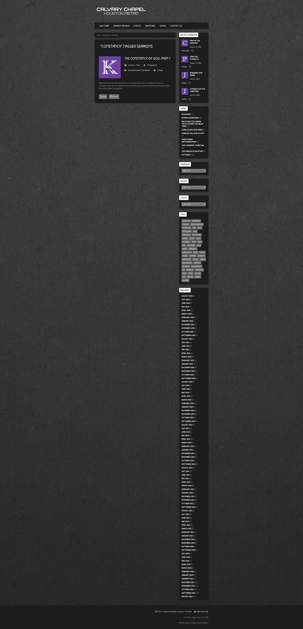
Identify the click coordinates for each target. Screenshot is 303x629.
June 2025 (186, 346)
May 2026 (185, 307)
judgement (191, 245)
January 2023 (187, 450)
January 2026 (187, 321)
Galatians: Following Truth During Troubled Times (192, 124)
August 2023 (187, 425)
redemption (187, 259)
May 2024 (185, 393)
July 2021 (185, 514)
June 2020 (186, 557)
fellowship (186, 234)
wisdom (190, 276)
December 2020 (188, 539)
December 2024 (188, 367)
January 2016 (187, 579)
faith (199, 227)
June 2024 (186, 389)
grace (192, 238)
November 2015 (188, 586)
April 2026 (186, 310)
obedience (192, 248)
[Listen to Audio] (192, 50)
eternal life (186, 227)
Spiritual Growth (134, 70)
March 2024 (187, 400)
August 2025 (187, 339)
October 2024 (188, 375)
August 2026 (187, 296)
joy (184, 245)
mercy (185, 248)
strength (190, 269)
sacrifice (197, 262)
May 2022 (185, 478)
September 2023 (188, 421)
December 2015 (188, 582)
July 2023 (185, 428)
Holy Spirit (186, 241)
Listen (115, 96)
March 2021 (187, 529)
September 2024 (188, 378)
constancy (114, 35)
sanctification (196, 266)
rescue (202, 259)
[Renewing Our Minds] (185, 77)
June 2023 (186, 432)
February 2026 (188, 317)
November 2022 (188, 457)
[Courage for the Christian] (185, 93)
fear (194, 231)
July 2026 (185, 299)
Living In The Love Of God (193, 133)
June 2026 (186, 303)
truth (191, 273)
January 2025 (187, 364)
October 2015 (188, 589)
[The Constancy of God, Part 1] (110, 77)
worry (197, 276)
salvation (186, 266)
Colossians (185, 51)
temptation (199, 269)
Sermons (106, 35)
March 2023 (187, 443)
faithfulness (187, 231)
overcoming (187, 252)
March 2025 (187, 357)
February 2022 (188, 489)
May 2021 (185, 521)
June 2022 (186, 475)
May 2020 (185, 561)
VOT (184, 276)
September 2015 (188, 593)
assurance (186, 220)
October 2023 (188, 418)
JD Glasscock (152, 65)
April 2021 (186, 525)
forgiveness (196, 234)
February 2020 (188, 572)
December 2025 (188, 325)
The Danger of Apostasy (192, 151)
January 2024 (187, 407)
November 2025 (188, 328)
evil (194, 227)
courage (186, 224)
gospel (185, 238)
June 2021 (186, 518)
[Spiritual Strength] (185, 61)
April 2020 (186, 564)
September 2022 (188, 464)
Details (103, 96)
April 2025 (186, 353)
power (202, 252)
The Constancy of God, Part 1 (147, 58)
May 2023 (185, 436)
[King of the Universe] (185, 45)
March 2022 (187, 486)
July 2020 (185, 554)
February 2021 (188, 532)
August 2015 (187, 597)
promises (193, 255)
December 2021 (188, 496)
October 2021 (188, 504)
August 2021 (187, 511)
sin (184, 269)
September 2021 (188, 507)
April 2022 (186, 482)
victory (197, 273)
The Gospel (145, 70)
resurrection (187, 262)
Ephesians (186, 114)
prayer (185, 255)
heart (198, 238)
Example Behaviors (190, 118)
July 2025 (185, 342)
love (198, 245)
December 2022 (188, 453)
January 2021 (187, 536)
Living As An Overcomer (192, 130)
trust (184, 273)
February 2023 (188, 446)
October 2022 (188, 461)
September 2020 (188, 550)
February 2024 (188, 403)
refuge (195, 259)
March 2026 (187, 314)
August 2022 (187, 468)
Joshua (184, 83)
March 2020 (187, 568)
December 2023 (188, 410)
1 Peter (184, 67)
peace (196, 252)
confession (196, 220)
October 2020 (188, 546)
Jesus (199, 241)
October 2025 (188, 332)
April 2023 (186, 439)
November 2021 (188, 500)
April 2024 (186, 396)
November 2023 (188, 414)
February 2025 (188, 360)
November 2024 (188, 371)
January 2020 (187, 575)
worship (185, 280)
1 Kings (160, 70)
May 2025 (185, 350)
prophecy (201, 255)
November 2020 (188, 543)
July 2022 (185, 471)
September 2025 (188, 335)
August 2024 (187, 382)
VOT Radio (186, 155)
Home (99, 35)
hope (194, 241)
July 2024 (185, 385)
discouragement (197, 224)
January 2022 (187, 493)
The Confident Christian (193, 145)
